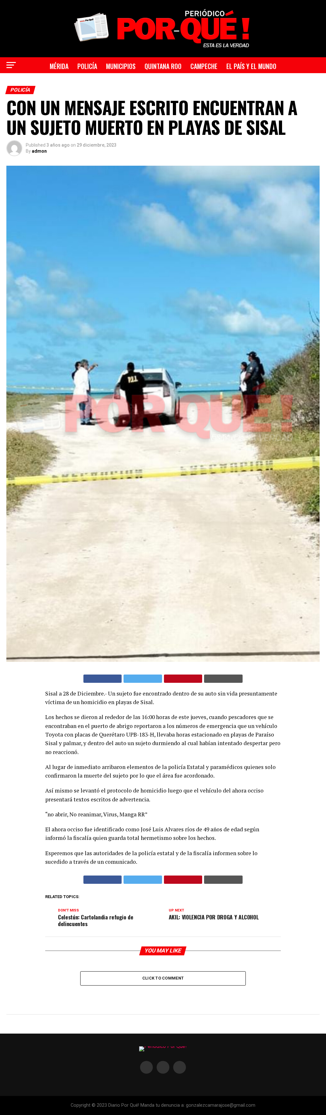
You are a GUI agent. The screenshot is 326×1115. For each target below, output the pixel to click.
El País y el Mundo (251, 66)
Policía (87, 66)
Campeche (203, 66)
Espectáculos (129, 85)
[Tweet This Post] (143, 679)
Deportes (170, 85)
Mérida (59, 66)
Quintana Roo (163, 66)
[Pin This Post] (183, 679)
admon (39, 151)
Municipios (121, 66)
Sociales (204, 85)
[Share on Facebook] (102, 679)
